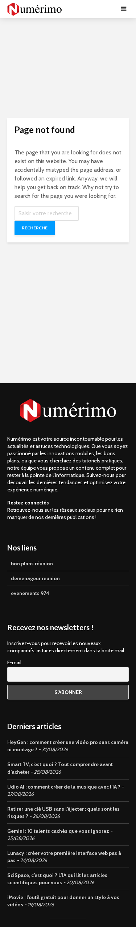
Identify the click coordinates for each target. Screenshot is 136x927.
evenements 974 (30, 593)
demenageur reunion (35, 578)
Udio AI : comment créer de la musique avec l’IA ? (63, 786)
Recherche (35, 227)
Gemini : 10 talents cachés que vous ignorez (58, 831)
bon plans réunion (32, 563)
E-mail (14, 662)
